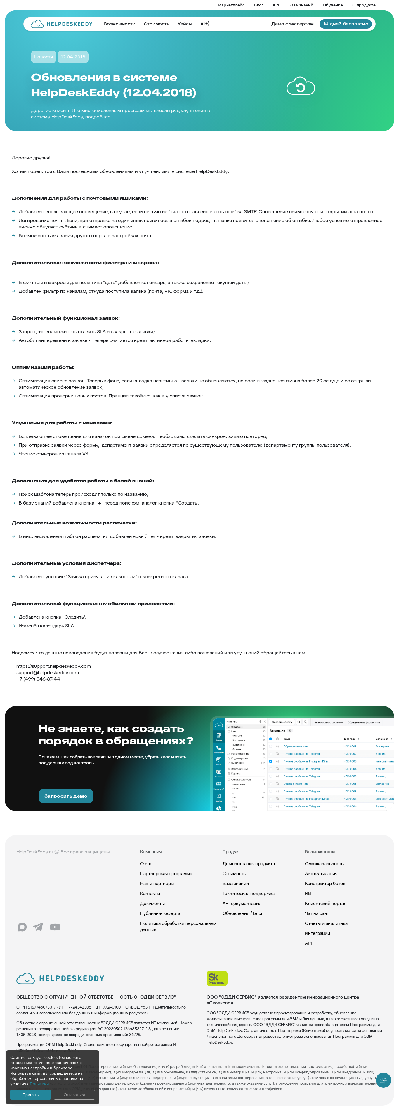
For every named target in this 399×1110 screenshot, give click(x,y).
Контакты (150, 893)
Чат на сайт (317, 913)
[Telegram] (38, 927)
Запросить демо (65, 796)
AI (202, 24)
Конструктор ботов (325, 883)
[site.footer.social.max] (22, 927)
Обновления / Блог (243, 913)
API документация (242, 903)
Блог (258, 5)
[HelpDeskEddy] (61, 24)
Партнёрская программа (166, 873)
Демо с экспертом (292, 24)
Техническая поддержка (249, 893)
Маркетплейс (231, 5)
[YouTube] (55, 927)
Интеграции (317, 933)
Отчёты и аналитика (326, 923)
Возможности (120, 24)
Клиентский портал (325, 903)
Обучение (333, 5)
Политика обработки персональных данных (178, 926)
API (276, 5)
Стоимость (156, 24)
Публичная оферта (160, 913)
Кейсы (185, 24)
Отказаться (74, 1094)
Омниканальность (324, 864)
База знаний (301, 5)
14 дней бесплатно (345, 24)
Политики (39, 1083)
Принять (30, 1094)
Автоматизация (321, 873)
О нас (146, 864)
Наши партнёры (157, 883)
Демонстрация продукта (249, 864)
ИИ (308, 893)
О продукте (364, 5)
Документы (152, 903)
